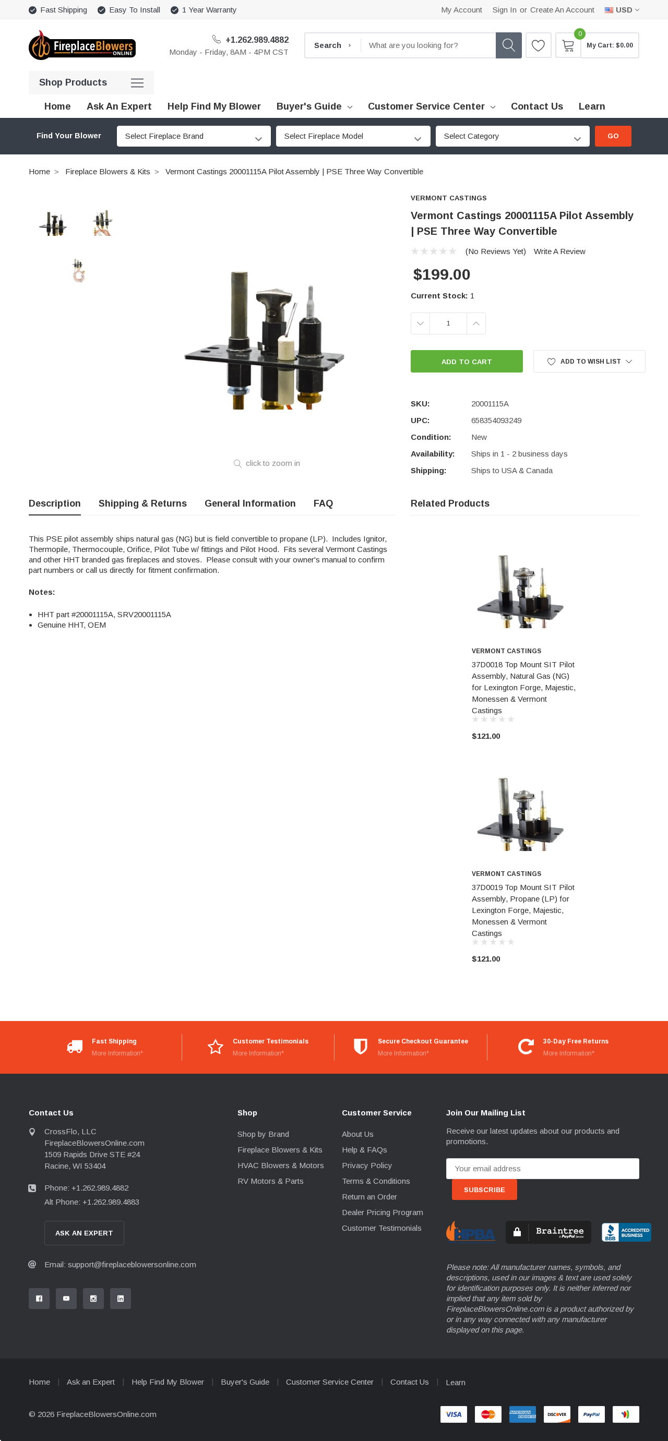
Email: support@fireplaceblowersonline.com (120, 1264)
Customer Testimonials (382, 1227)
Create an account (562, 9)
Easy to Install (134, 9)
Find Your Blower (69, 135)
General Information (250, 503)
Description (55, 503)
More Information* (117, 1053)
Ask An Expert (84, 1233)
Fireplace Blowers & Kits (107, 171)
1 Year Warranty (209, 9)
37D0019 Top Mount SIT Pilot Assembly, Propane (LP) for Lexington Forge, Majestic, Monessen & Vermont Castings (523, 910)
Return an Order (369, 1196)
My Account (461, 9)
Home (39, 171)
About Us (358, 1134)
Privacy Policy (367, 1165)
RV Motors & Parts (270, 1180)
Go (613, 136)
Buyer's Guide (309, 106)
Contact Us (409, 1381)
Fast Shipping (63, 9)
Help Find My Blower (168, 1381)
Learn (456, 1382)
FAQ (323, 503)
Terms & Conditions (376, 1180)
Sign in (505, 9)
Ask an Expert (91, 1381)
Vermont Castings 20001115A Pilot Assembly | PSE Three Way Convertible (294, 171)
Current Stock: (442, 295)
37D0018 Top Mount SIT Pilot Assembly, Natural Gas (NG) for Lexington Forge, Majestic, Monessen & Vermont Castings (524, 687)
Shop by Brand (263, 1134)
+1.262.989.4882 (256, 39)
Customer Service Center (426, 106)
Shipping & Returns (143, 503)
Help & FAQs (364, 1149)
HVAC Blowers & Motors (280, 1165)
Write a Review (560, 251)
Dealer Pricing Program (382, 1212)
